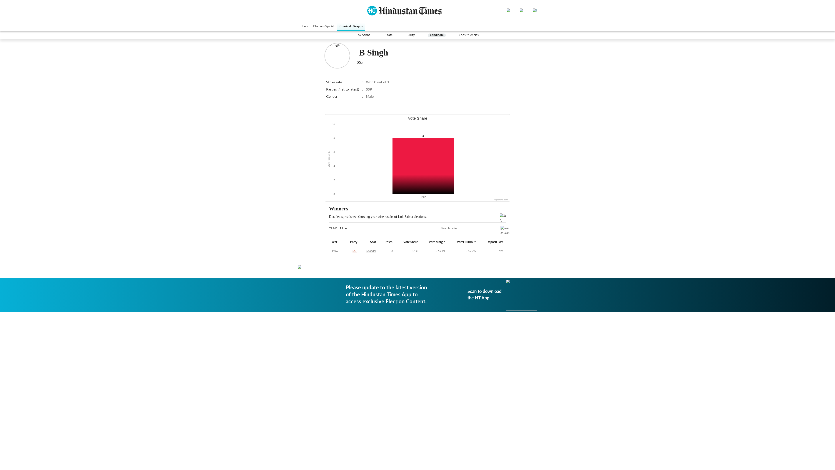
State (389, 35)
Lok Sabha (363, 35)
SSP (354, 251)
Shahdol (371, 251)
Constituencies (469, 35)
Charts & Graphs (350, 26)
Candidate (437, 35)
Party (411, 35)
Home (304, 26)
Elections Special (323, 26)
